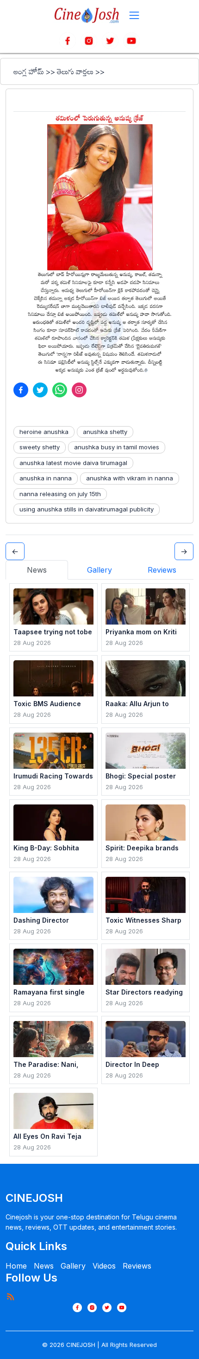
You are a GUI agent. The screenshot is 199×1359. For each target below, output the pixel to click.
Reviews (137, 1265)
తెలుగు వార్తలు (75, 71)
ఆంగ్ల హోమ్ (28, 71)
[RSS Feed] (10, 1296)
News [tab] (37, 569)
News (44, 1265)
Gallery (73, 1265)
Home (16, 1265)
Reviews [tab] (162, 569)
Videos (104, 1265)
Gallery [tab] (99, 569)
